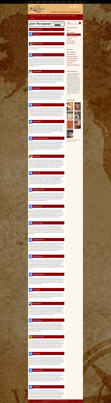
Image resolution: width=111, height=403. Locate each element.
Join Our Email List (71, 43)
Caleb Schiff (37, 121)
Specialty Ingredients (71, 60)
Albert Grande (37, 43)
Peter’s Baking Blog (71, 52)
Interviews (58, 15)
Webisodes (44, 15)
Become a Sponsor (71, 41)
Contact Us (69, 39)
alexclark (36, 34)
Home (32, 15)
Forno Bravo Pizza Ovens (72, 56)
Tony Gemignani (38, 370)
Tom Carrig (36, 353)
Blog (80, 1)
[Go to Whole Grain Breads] (70, 133)
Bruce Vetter (37, 105)
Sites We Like (70, 62)
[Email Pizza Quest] (71, 7)
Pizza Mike (36, 289)
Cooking (75, 1)
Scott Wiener (37, 303)
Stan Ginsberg (37, 320)
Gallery (57, 1)
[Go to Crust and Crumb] (77, 124)
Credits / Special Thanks (72, 36)
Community (63, 1)
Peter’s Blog (51, 15)
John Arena (36, 173)
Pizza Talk (37, 15)
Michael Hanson (38, 256)
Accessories (51, 1)
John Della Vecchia (39, 189)
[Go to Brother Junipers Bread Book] (70, 124)
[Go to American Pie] (70, 106)
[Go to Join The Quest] (46, 23)
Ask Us (84, 1)
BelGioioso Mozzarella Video (73, 65)
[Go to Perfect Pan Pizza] (77, 106)
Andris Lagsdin (38, 55)
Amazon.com (73, 141)
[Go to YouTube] (74, 7)
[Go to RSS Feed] (80, 7)
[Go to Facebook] (77, 7)
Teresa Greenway (38, 336)
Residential (37, 1)
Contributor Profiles (71, 34)
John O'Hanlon (37, 206)
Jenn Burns (36, 156)
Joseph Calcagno (38, 223)
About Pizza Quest (71, 32)
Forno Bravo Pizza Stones (72, 58)
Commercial (44, 1)
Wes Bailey (36, 386)
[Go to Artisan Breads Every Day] (70, 115)
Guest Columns (67, 15)
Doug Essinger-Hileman (40, 138)
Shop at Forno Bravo (71, 54)
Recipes (33, 18)
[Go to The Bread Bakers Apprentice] (77, 115)
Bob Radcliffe (37, 71)
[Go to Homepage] (37, 8)
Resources (70, 1)
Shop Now (31, 1)
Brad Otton (36, 88)
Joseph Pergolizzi (38, 239)
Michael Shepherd (38, 274)
